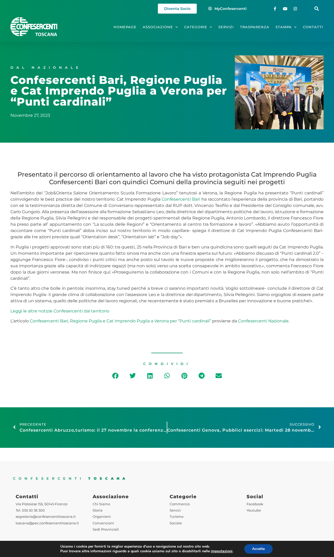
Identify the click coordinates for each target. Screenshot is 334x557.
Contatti (313, 27)
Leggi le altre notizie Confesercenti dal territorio (59, 311)
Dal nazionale (45, 67)
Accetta (258, 548)
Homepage (125, 27)
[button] (316, 8)
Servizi (226, 27)
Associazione (158, 27)
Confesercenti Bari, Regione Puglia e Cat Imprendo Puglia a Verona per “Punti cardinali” (120, 320)
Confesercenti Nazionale (263, 320)
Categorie (195, 27)
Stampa (284, 27)
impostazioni (221, 551)
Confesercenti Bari (181, 199)
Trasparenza (254, 27)
